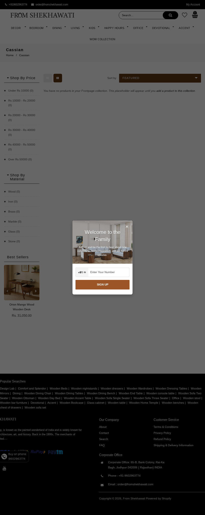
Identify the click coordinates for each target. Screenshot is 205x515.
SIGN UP (102, 284)
